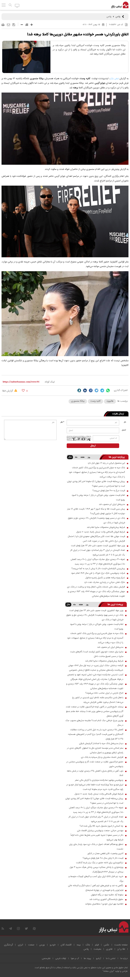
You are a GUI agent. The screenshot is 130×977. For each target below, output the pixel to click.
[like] (23, 390)
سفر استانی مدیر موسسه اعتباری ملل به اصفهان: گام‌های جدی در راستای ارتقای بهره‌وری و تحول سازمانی (95, 750)
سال (70, 457)
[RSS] (3, 928)
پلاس (117, 17)
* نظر (62, 422)
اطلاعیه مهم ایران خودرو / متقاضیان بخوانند (104, 904)
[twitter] (96, 390)
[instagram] (18, 928)
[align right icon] (26, 24)
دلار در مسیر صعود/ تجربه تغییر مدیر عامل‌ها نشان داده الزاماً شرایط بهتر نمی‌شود (97, 837)
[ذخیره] (14, 24)
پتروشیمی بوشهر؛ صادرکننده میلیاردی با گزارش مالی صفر (99, 780)
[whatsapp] (108, 390)
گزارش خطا (8, 391)
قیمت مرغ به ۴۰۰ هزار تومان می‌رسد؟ (109, 490)
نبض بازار (114, 79)
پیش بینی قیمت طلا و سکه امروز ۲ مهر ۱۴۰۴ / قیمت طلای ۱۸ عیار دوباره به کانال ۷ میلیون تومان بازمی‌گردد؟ (96, 511)
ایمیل (124, 430)
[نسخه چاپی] (3, 24)
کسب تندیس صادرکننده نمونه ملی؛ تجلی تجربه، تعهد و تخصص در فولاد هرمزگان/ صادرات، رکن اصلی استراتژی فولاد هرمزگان (95, 677)
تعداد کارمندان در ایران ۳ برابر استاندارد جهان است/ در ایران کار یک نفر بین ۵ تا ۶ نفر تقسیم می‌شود (97, 552)
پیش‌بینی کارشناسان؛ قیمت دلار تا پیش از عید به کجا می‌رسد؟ (98, 568)
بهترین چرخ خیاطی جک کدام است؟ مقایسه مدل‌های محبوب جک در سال (94, 723)
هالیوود (109, 401)
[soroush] (79, 390)
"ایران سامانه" (108, 971)
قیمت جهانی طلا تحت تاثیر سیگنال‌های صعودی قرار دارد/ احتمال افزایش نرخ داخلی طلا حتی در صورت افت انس (96, 539)
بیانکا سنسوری (77, 401)
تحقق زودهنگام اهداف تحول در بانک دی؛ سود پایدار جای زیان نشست (96, 846)
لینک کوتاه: (49, 382)
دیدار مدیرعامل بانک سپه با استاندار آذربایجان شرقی (101, 743)
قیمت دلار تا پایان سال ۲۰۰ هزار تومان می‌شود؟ (103, 858)
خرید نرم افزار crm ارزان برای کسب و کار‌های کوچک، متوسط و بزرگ (96, 879)
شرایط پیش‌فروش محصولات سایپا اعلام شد (106, 527)
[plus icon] (31, 24)
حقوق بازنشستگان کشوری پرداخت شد (106, 899)
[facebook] (91, 390)
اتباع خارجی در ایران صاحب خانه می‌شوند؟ (104, 693)
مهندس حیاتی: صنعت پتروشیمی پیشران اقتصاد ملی (100, 830)
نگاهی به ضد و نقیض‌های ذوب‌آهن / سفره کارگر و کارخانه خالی (95, 886)
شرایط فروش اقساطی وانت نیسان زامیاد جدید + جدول (100, 532)
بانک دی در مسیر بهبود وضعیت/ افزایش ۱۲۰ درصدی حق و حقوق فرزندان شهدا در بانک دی (96, 520)
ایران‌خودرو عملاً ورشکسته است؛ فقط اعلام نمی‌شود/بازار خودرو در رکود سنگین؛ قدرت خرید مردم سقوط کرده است (94, 787)
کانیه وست (95, 401)
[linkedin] (85, 390)
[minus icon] (22, 24)
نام (125, 422)
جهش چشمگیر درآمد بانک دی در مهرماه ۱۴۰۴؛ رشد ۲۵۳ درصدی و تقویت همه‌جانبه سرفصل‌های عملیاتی (96, 594)
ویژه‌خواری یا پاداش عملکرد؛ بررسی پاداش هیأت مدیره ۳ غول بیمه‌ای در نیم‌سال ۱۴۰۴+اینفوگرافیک (96, 869)
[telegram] (102, 390)
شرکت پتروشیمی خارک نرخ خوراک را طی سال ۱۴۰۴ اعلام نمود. (98, 573)
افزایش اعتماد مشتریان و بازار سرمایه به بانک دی (102, 757)
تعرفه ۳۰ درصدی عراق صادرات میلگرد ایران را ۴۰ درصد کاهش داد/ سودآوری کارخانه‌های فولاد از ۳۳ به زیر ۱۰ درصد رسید (98, 562)
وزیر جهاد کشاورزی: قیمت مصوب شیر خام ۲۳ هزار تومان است (98, 546)
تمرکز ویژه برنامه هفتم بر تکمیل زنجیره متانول (105, 578)
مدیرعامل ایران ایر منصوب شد (112, 504)
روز (89, 457)
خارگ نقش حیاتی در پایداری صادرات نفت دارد (104, 582)
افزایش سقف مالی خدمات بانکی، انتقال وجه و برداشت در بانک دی (96, 587)
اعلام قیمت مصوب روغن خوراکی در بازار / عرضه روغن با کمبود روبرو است (98, 497)
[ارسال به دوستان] (8, 24)
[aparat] (34, 928)
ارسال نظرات (118, 414)
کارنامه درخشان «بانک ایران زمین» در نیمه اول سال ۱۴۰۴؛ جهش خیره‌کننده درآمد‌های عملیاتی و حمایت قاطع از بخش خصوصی (95, 668)
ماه (76, 457)
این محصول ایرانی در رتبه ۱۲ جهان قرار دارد (106, 463)
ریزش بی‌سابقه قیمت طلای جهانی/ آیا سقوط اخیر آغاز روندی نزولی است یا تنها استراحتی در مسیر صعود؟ (96, 484)
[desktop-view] (17, 5)
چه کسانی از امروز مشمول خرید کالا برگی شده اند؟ (101, 826)
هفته (82, 457)
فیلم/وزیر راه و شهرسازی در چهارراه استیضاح (104, 890)
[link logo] (120, 5)
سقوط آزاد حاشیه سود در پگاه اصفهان (107, 895)
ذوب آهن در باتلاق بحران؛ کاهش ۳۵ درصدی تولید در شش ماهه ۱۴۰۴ (95, 773)
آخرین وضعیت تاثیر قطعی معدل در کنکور (105, 853)
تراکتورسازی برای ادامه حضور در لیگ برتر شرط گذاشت (99, 863)
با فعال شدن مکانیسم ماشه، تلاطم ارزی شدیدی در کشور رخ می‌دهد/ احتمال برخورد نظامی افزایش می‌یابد (97, 700)
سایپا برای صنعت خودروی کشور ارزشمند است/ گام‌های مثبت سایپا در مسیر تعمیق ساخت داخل (96, 654)
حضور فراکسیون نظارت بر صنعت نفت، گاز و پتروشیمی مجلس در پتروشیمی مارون (94, 764)
